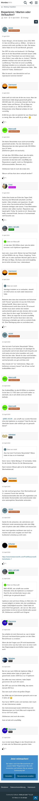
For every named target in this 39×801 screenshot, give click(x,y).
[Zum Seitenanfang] (35, 798)
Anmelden (8, 776)
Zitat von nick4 (12, 286)
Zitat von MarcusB (13, 241)
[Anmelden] (31, 2)
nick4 (5, 18)
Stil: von (19, 797)
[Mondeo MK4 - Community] (7, 2)
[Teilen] (36, 22)
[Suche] (25, 3)
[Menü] (36, 3)
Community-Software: (19, 795)
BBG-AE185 (8, 419)
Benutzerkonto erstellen (25, 776)
